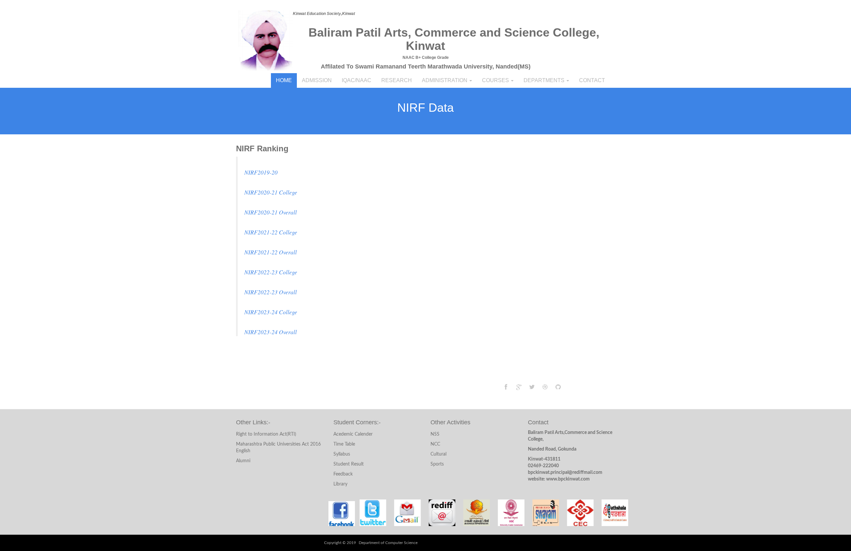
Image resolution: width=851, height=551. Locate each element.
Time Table (344, 444)
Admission (317, 80)
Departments (545, 80)
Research (396, 80)
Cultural (438, 454)
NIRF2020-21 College (270, 192)
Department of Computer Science (388, 543)
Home (284, 80)
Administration (445, 80)
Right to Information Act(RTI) (266, 434)
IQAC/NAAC (356, 80)
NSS (434, 434)
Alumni (243, 461)
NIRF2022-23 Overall (270, 292)
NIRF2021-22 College (270, 232)
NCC (435, 444)
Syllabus (341, 454)
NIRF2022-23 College (270, 272)
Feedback (343, 474)
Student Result (348, 464)
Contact (592, 80)
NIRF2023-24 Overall (270, 332)
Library (340, 484)
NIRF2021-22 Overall (270, 252)
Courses (496, 80)
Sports (437, 464)
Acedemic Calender (353, 434)
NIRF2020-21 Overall (270, 212)
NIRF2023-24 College (270, 312)
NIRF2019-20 (261, 172)
